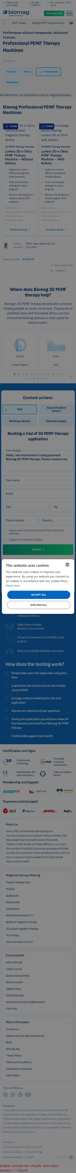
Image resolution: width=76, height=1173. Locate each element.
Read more (13, 585)
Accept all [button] (38, 594)
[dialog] (38, 586)
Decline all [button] (38, 605)
